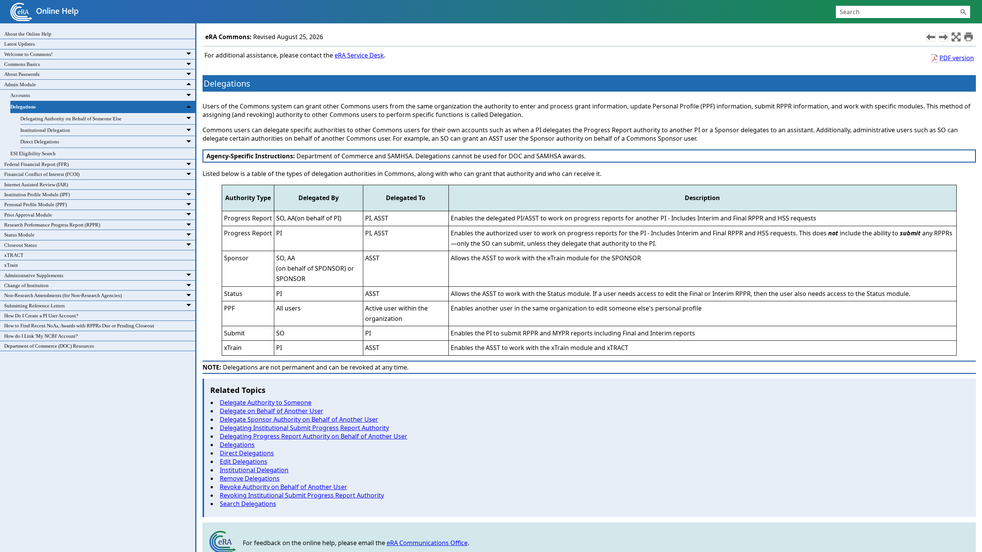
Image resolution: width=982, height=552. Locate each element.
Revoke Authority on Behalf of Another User (283, 487)
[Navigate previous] (931, 37)
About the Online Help (27, 34)
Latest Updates (19, 44)
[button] (963, 12)
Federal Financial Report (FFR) (36, 164)
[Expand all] (956, 37)
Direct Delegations (39, 142)
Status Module (19, 235)
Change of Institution (26, 285)
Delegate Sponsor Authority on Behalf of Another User (299, 419)
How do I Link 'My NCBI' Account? (41, 336)
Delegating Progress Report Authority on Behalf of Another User (313, 436)
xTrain (11, 265)
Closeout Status (20, 245)
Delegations (23, 107)
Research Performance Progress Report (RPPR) (52, 225)
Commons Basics (22, 64)
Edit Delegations (243, 461)
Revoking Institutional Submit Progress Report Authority (302, 495)
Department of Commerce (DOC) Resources (49, 346)
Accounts (20, 95)
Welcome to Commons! (28, 54)
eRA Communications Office (427, 543)
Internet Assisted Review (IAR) (36, 184)
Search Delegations (248, 503)
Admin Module (20, 84)
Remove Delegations (250, 478)
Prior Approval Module (28, 215)
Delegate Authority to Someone (265, 402)
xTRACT (13, 255)
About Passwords (22, 74)
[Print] (968, 36)
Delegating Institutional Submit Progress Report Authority (304, 428)
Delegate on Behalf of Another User (271, 411)
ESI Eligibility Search (33, 153)
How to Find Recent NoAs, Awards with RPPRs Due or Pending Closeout (79, 326)
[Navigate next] (943, 37)
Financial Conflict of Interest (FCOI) (41, 174)
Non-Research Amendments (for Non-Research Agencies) (63, 295)
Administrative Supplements (33, 275)
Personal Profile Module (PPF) (35, 204)
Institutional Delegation (45, 130)
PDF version (956, 58)
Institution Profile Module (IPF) (37, 194)
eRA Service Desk (359, 55)
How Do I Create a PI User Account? (41, 316)
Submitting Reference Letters (34, 306)
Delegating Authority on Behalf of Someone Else (71, 119)
